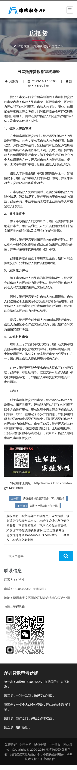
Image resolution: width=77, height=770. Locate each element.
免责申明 (25, 745)
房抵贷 (56, 46)
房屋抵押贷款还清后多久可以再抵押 (43, 498)
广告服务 (55, 745)
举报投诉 (11, 745)
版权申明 (40, 745)
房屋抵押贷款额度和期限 (44, 505)
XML (70, 754)
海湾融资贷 (40, 46)
